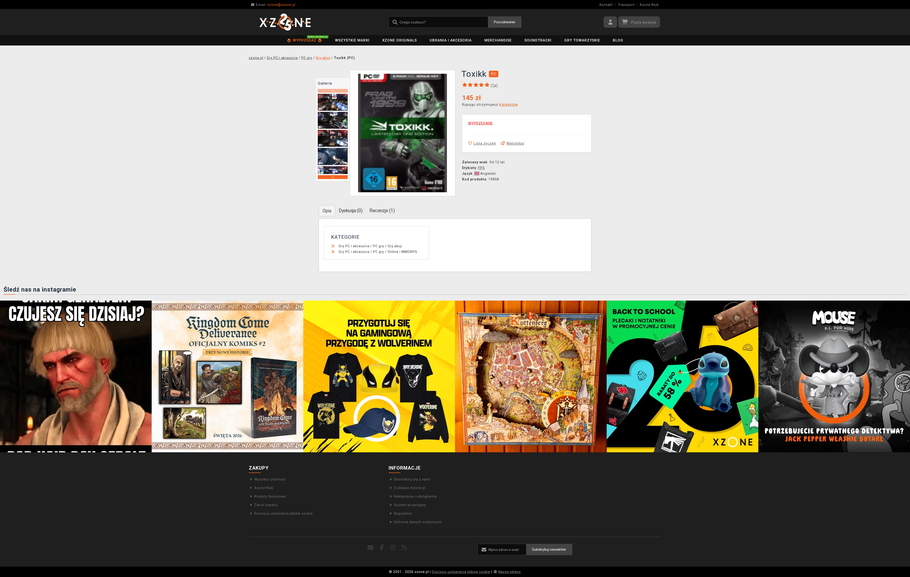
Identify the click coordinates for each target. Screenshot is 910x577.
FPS (481, 168)
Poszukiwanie (504, 22)
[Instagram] (393, 547)
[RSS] (404, 547)
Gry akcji (395, 246)
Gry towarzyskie (582, 40)
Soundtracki (537, 40)
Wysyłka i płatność (270, 479)
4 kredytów (508, 104)
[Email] (370, 547)
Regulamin (403, 513)
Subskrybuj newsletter (549, 549)
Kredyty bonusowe (270, 496)
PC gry (378, 246)
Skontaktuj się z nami (412, 479)
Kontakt (606, 5)
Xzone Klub (649, 5)
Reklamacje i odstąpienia (415, 496)
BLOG (618, 40)
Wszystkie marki (352, 40)
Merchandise (498, 40)
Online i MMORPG (402, 252)
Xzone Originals (399, 40)
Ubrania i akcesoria (451, 40)
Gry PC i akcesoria (354, 246)
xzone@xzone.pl (276, 5)
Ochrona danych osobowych (418, 522)
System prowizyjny (410, 505)
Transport (626, 5)
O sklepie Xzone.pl (409, 488)
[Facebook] (382, 547)
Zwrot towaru (266, 505)
